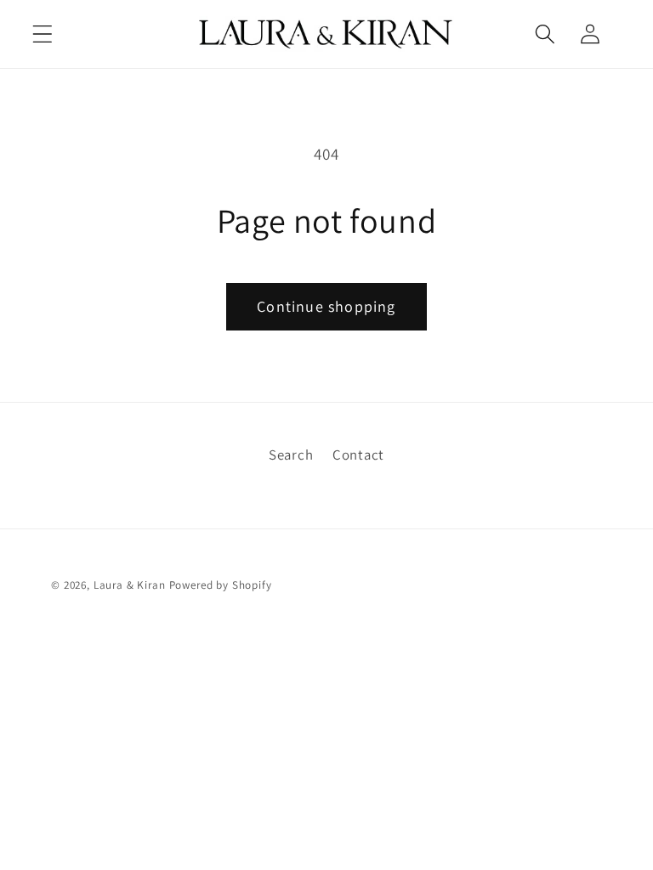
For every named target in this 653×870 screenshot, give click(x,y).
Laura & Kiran (130, 585)
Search (291, 454)
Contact (358, 454)
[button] (42, 33)
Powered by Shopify (220, 585)
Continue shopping (326, 306)
